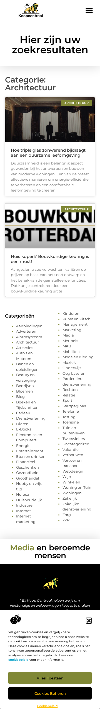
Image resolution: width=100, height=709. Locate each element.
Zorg (66, 514)
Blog (20, 396)
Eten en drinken (31, 456)
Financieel (25, 461)
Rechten (70, 389)
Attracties (24, 347)
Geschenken (27, 467)
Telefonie (70, 411)
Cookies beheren (50, 693)
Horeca (22, 494)
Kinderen (70, 313)
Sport (67, 400)
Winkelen (71, 482)
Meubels (70, 340)
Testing (69, 417)
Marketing (71, 330)
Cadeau (23, 413)
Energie (23, 445)
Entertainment (29, 451)
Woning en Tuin (76, 487)
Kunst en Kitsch (76, 319)
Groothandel (27, 478)
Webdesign (72, 471)
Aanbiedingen (29, 326)
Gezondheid (27, 472)
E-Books (23, 429)
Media (68, 335)
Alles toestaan (50, 678)
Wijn (66, 476)
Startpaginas (74, 406)
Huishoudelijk (29, 500)
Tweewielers (73, 438)
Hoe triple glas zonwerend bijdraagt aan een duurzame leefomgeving (48, 152)
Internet (23, 511)
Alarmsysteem (29, 337)
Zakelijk (69, 498)
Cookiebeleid (47, 706)
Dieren (22, 424)
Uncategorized (75, 444)
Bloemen (24, 391)
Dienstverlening (31, 418)
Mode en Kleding (78, 357)
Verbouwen (72, 454)
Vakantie (70, 449)
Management (75, 324)
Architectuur (27, 342)
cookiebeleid (18, 660)
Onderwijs (71, 368)
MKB (66, 346)
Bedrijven (25, 385)
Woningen (72, 493)
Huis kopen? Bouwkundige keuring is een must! (50, 259)
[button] (89, 620)
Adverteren (26, 331)
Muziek (69, 362)
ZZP (65, 520)
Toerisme (70, 422)
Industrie (24, 505)
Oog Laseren (74, 373)
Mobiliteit (71, 351)
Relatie (68, 395)
